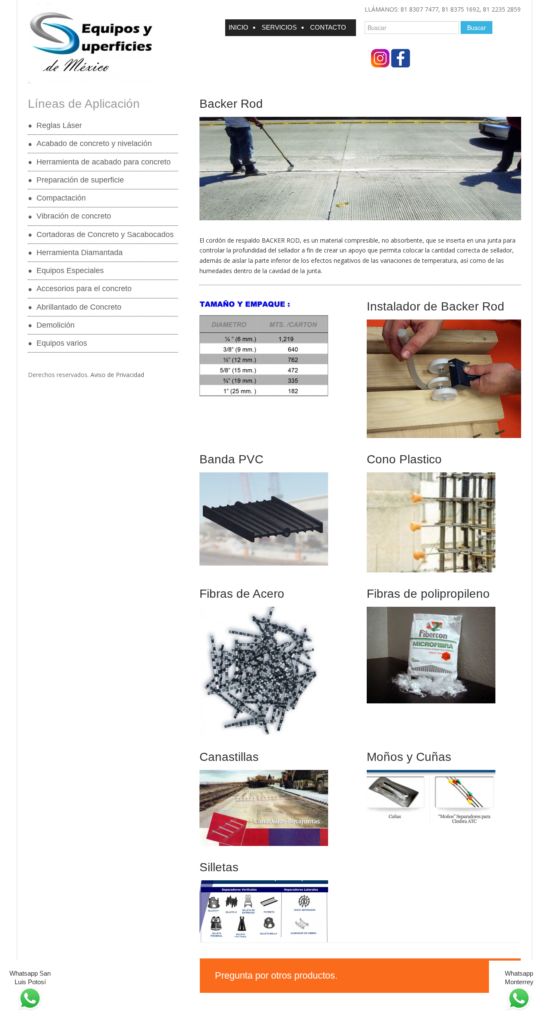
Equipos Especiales (70, 270)
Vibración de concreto (73, 216)
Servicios (279, 27)
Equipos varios (61, 343)
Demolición (55, 325)
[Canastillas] (263, 807)
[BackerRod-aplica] (360, 168)
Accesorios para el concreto (84, 288)
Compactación (61, 198)
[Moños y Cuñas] (431, 796)
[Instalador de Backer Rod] (444, 378)
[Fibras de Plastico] (431, 655)
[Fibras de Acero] (258, 670)
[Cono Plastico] (431, 522)
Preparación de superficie (80, 180)
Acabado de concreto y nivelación (94, 143)
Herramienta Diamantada (79, 252)
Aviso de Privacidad (117, 375)
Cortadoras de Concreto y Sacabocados (105, 234)
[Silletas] (263, 910)
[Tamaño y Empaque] (263, 348)
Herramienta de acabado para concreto (103, 162)
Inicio (238, 27)
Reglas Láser (59, 125)
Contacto (328, 27)
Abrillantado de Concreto (78, 307)
